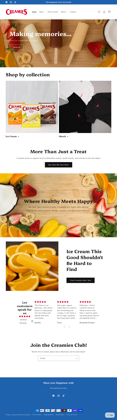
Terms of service (72, 414)
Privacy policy (36, 414)
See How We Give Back (58, 165)
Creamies (14, 414)
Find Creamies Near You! (80, 280)
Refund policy (60, 414)
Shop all (16, 47)
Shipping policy (48, 414)
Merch (62, 136)
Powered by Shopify (23, 414)
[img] (24, 316)
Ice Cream (11, 136)
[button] (42, 11)
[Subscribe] (76, 358)
